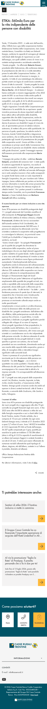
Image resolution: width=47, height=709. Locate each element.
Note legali (34, 694)
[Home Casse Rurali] (12, 3)
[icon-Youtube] (4, 679)
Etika (35, 462)
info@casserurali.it (16, 672)
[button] (43, 3)
